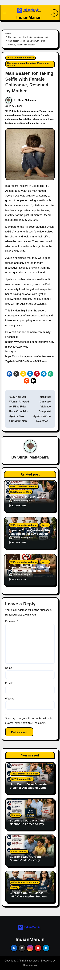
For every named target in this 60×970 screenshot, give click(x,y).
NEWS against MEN (20, 492)
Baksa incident (31, 115)
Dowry (45, 525)
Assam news (46, 111)
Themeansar (30, 965)
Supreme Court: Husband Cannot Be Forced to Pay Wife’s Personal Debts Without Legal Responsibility (29, 826)
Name (9, 668)
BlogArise (46, 960)
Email (9, 683)
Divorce (15, 815)
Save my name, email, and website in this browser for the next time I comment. (28, 720)
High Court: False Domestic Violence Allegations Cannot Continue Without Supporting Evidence (30, 789)
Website (9, 698)
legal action (40, 119)
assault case (13, 115)
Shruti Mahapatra (27, 100)
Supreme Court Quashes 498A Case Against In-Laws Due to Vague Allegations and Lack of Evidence (30, 898)
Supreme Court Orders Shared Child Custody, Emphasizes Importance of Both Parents (28, 862)
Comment (11, 621)
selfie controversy (35, 123)
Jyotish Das (25, 119)
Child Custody (19, 851)
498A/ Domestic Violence (20, 57)
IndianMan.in (29, 17)
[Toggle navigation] (4, 13)
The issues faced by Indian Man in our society (28, 64)
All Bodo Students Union (23, 111)
